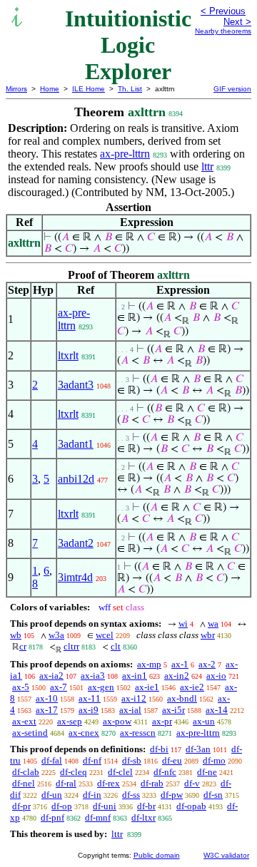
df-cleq (73, 771)
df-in (92, 794)
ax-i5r (173, 709)
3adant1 (76, 444)
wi (183, 623)
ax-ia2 (51, 675)
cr (22, 646)
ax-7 (58, 687)
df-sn (213, 794)
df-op (61, 806)
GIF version (232, 89)
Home (49, 89)
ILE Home (88, 89)
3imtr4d (75, 577)
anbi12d (76, 479)
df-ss (131, 794)
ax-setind (30, 732)
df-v (192, 783)
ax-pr (162, 721)
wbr (208, 635)
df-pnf (52, 817)
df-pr (21, 806)
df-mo (214, 760)
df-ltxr (143, 817)
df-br (146, 806)
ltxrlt (68, 355)
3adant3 (76, 385)
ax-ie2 (192, 687)
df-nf (92, 760)
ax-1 (179, 664)
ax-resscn (138, 732)
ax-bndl (182, 698)
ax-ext (24, 721)
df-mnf (98, 817)
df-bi (159, 749)
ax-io (216, 675)
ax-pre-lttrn (125, 154)
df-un (51, 794)
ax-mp (149, 664)
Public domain (156, 855)
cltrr (71, 646)
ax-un (204, 721)
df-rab (152, 783)
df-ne (207, 771)
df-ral (66, 783)
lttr (207, 166)
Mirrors (16, 89)
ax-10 (47, 698)
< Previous (223, 11)
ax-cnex (84, 732)
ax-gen (101, 687)
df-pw (172, 794)
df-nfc (164, 771)
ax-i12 (133, 698)
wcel (105, 635)
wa (213, 623)
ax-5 (20, 687)
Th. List (130, 89)
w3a (56, 635)
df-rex (108, 783)
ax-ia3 (93, 675)
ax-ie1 (147, 687)
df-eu (172, 760)
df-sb (131, 760)
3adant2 (76, 543)
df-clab (25, 771)
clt (116, 646)
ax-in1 (134, 675)
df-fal (51, 760)
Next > (237, 21)
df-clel (120, 771)
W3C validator (226, 855)
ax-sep (69, 721)
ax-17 (47, 709)
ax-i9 (89, 709)
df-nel (23, 783)
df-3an (198, 749)
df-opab (191, 806)
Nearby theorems (223, 31)
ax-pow (117, 721)
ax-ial (130, 709)
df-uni (104, 806)
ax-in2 (176, 675)
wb (15, 635)
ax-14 (217, 709)
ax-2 (207, 664)
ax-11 (90, 698)
